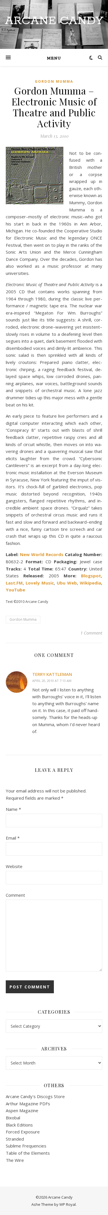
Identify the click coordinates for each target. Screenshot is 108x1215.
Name (13, 809)
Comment (15, 895)
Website (14, 866)
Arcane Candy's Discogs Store (35, 1096)
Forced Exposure (23, 1132)
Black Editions (19, 1125)
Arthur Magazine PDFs (28, 1103)
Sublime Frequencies (26, 1146)
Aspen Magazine (22, 1110)
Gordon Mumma (54, 81)
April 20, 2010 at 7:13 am (51, 680)
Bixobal (13, 1117)
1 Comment (91, 633)
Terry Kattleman (52, 674)
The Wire (15, 1160)
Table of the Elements (28, 1153)
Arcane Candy (54, 20)
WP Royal (67, 1204)
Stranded (15, 1139)
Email (13, 838)
